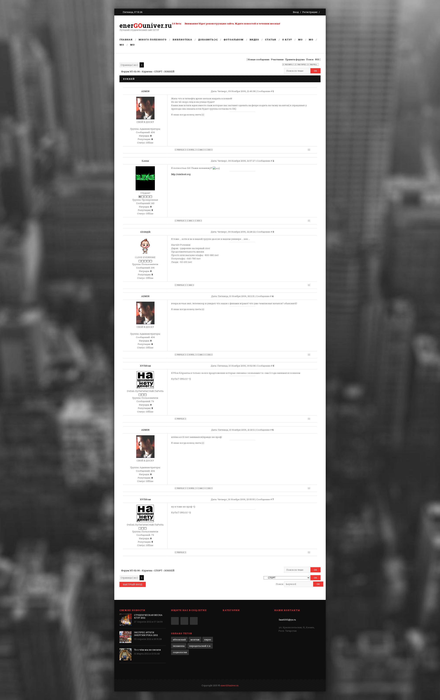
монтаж (195, 639)
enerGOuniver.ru (229, 685)
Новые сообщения (258, 59)
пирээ (207, 639)
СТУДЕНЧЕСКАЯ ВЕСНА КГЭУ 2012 (148, 616)
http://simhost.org (180, 174)
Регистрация (309, 12)
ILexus (145, 160)
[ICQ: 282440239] (209, 150)
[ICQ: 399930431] (198, 221)
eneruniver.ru (145, 25)
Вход (296, 12)
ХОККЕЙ (169, 71)
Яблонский (179, 639)
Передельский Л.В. (200, 645)
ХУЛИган (145, 365)
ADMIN (145, 91)
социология (180, 652)
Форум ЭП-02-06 (130, 71)
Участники (277, 59)
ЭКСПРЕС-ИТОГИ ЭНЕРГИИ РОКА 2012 (146, 634)
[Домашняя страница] (201, 150)
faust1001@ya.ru (287, 619)
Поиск (310, 59)
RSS (317, 59)
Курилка (147, 71)
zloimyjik (145, 231)
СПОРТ (158, 71)
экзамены (179, 645)
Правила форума (295, 59)
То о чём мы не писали (147, 649)
